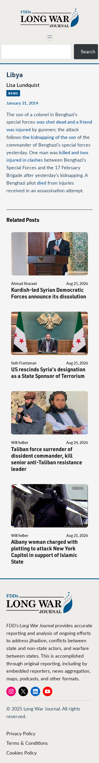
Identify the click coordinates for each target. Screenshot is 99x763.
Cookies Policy (21, 753)
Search (88, 51)
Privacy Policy (20, 733)
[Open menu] (49, 37)
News (13, 93)
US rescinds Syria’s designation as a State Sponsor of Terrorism (48, 372)
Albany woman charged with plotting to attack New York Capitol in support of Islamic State (44, 552)
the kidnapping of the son (49, 137)
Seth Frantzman (23, 363)
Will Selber (19, 442)
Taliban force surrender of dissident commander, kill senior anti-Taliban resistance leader (46, 459)
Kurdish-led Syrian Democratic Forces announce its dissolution (48, 293)
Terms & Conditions (27, 743)
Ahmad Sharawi (24, 283)
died (41, 182)
